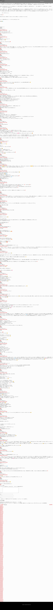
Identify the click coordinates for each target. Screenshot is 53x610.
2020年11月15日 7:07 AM (3, 81)
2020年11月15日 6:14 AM (3, 45)
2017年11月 (1, 556)
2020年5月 (1, 528)
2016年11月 (1, 567)
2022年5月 (1, 508)
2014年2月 (1, 597)
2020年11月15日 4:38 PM (3, 329)
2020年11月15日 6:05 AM (3, 30)
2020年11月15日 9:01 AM (3, 182)
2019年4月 (1, 540)
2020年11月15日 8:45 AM (3, 157)
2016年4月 (1, 574)
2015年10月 (1, 579)
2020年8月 (1, 525)
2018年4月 (1, 551)
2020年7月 (1, 526)
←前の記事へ (2, 504)
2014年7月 (1, 592)
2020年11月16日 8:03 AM (3, 440)
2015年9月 (1, 580)
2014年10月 (1, 590)
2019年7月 (1, 537)
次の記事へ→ (51, 504)
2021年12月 (1, 511)
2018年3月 (1, 552)
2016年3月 (1, 575)
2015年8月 (1, 581)
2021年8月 (1, 515)
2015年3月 (1, 585)
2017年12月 (1, 555)
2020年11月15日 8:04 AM (3, 111)
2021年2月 (1, 519)
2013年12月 (1, 599)
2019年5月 (1, 539)
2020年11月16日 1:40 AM (3, 416)
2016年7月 (1, 571)
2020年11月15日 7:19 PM (3, 364)
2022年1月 (1, 510)
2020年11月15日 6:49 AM (3, 64)
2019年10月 (1, 534)
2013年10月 (1, 601)
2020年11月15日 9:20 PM (3, 401)
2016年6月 (1, 572)
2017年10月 (1, 557)
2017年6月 (1, 561)
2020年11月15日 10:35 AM (3, 235)
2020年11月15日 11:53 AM (3, 274)
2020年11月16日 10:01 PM (3, 455)
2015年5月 (1, 583)
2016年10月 (1, 568)
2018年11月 (1, 545)
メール (1, 495)
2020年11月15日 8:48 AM (3, 165)
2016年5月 (1, 573)
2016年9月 (1, 569)
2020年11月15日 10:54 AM (3, 246)
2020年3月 (1, 530)
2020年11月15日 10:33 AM (3, 227)
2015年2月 (1, 586)
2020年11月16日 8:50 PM (3, 450)
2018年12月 (1, 544)
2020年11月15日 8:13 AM (3, 122)
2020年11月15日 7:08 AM (3, 87)
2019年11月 (1, 533)
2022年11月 (1, 506)
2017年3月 (1, 563)
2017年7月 (1, 560)
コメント (1, 492)
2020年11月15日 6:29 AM (3, 51)
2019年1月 (1, 543)
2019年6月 (1, 538)
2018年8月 (1, 547)
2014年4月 (1, 595)
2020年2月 (1, 531)
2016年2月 (1, 576)
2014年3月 (1, 596)
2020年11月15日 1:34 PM (3, 290)
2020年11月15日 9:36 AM (3, 214)
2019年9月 (1, 535)
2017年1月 (1, 565)
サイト (1, 497)
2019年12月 (1, 532)
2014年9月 (1, 591)
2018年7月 (1, 548)
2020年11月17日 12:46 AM (3, 474)
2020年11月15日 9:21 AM (3, 201)
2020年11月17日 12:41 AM (3, 462)
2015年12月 (1, 577)
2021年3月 (1, 518)
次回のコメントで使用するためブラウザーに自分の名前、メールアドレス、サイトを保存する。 (14, 498)
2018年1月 (1, 554)
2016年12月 (1, 566)
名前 (1, 494)
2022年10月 (1, 507)
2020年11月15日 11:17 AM (3, 265)
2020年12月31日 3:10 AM (3, 480)
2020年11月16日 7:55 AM (3, 432)
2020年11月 (1, 522)
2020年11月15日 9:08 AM (3, 195)
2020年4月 (1, 529)
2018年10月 (1, 546)
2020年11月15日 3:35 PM (3, 301)
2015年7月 (1, 582)
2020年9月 (1, 524)
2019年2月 (1, 542)
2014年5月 (1, 594)
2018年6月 (1, 549)
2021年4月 (1, 517)
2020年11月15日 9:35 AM (3, 209)
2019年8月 (1, 536)
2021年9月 (1, 514)
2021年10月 (1, 513)
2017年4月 (1, 562)
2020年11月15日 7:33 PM (3, 372)
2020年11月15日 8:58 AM (3, 171)
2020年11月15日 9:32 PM (3, 411)
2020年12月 (1, 521)
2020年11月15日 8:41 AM (3, 141)
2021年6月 (1, 516)
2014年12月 (1, 588)
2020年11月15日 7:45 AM (3, 104)
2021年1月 (1, 520)
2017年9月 (1, 558)
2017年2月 (1, 564)
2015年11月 (1, 578)
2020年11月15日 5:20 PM (3, 343)
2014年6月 (1, 593)
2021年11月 (1, 512)
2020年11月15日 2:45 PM (3, 295)
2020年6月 (1, 527)
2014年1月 (1, 598)
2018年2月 (1, 553)
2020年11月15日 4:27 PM (3, 319)
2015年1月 (1, 587)
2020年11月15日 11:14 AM (3, 252)
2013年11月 (1, 600)
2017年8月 (1, 559)
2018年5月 (1, 550)
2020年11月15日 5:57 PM (3, 356)
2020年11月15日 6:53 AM (3, 69)
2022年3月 (1, 509)
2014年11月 (1, 589)
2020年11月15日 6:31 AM (3, 57)
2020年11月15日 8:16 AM (3, 128)
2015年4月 (1, 584)
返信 (0, 33)
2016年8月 (1, 570)
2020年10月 (1, 523)
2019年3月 (1, 505)
